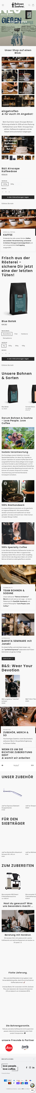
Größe (4, 181)
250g (19, 184)
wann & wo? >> (8, 658)
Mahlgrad (5, 330)
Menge (4, 188)
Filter (16, 334)
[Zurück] (1, 27)
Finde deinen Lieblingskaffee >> (14, 43)
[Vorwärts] (35, 27)
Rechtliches (7, 1059)
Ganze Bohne (7, 334)
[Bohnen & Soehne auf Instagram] (30, 1067)
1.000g (5, 184)
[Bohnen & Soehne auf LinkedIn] (33, 1067)
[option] (18, 28)
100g (23, 345)
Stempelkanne (7, 338)
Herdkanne (24, 334)
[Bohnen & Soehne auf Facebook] (27, 1067)
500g (12, 184)
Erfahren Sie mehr (8, 203)
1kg (4, 345)
